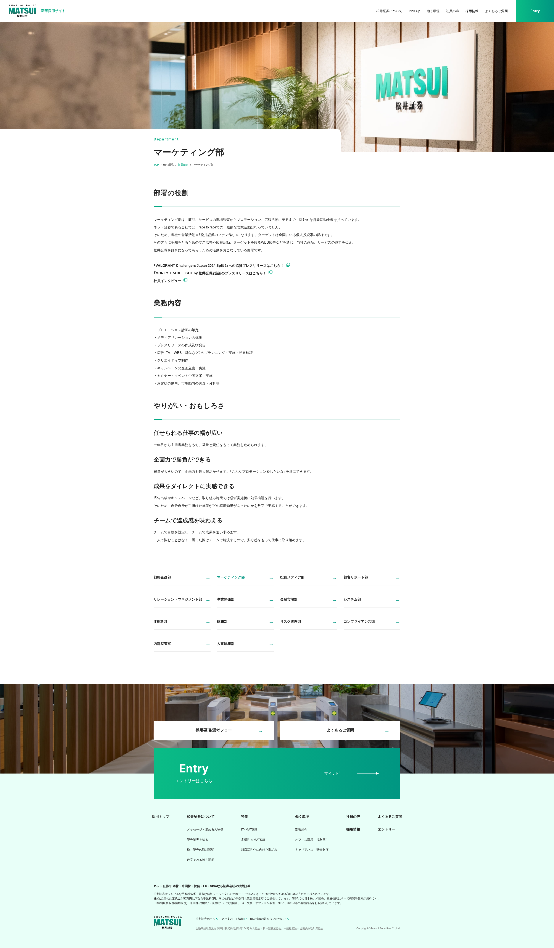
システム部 (352, 599)
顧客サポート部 (356, 577)
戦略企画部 (162, 577)
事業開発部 (225, 599)
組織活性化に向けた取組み (259, 849)
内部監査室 (162, 643)
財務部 (222, 621)
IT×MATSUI (249, 829)
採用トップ (160, 816)
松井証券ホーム (205, 918)
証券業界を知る (197, 839)
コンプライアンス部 (359, 621)
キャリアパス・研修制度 (312, 849)
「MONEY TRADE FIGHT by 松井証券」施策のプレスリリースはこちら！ (210, 273)
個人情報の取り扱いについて (268, 918)
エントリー (386, 829)
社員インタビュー (167, 281)
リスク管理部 (290, 621)
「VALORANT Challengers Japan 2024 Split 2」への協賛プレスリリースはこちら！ (219, 265)
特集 (244, 816)
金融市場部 (289, 599)
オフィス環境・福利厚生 (312, 839)
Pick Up (414, 11)
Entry (535, 11)
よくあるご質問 (496, 11)
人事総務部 (225, 643)
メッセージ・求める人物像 (205, 829)
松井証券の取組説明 (200, 849)
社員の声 (452, 11)
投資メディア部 (292, 577)
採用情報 (471, 11)
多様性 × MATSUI (253, 839)
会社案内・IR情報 (232, 918)
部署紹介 (301, 829)
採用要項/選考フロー (214, 730)
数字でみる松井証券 (200, 860)
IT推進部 (160, 621)
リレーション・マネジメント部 (178, 599)
